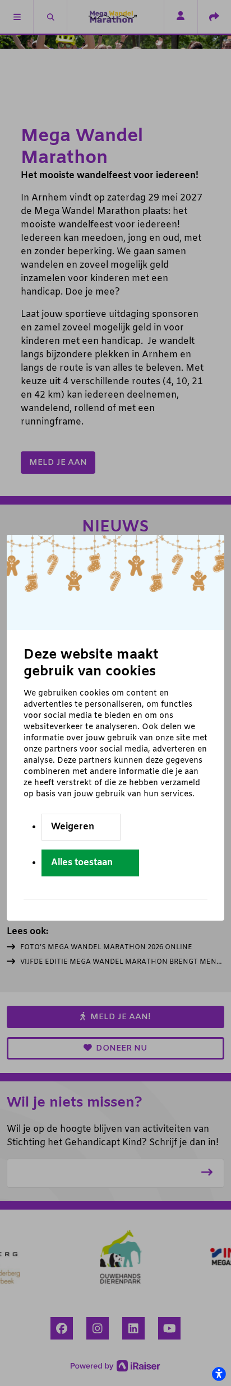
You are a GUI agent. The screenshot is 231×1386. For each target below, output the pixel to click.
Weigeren (72, 827)
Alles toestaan (82, 863)
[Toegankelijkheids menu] (218, 1373)
